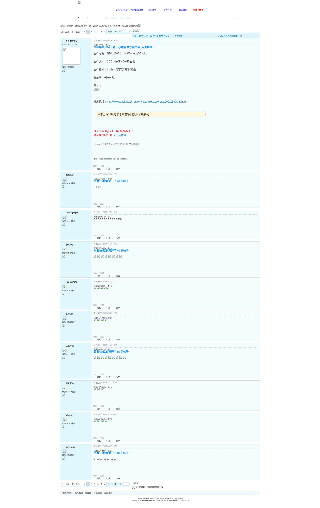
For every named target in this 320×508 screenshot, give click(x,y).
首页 (85, 18)
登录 (233, 18)
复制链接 (222, 36)
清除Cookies (67, 493)
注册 (238, 18)
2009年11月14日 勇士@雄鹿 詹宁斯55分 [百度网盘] (115, 26)
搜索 (106, 18)
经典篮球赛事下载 (83, 26)
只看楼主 (98, 45)
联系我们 (79, 493)
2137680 (69, 314)
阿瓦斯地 (70, 383)
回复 (99, 169)
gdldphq (69, 244)
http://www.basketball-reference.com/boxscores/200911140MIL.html (146, 101)
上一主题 (65, 32)
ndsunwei (70, 415)
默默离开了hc (72, 41)
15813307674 (71, 282)
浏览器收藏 (232, 36)
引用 (108, 169)
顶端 (102, 166)
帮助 (128, 18)
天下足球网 (68, 26)
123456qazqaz (72, 213)
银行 (122, 18)
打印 (240, 36)
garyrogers (70, 447)
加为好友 (63, 41)
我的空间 (96, 18)
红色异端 (70, 346)
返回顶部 (108, 493)
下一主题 (76, 32)
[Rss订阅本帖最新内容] (139, 26)
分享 (118, 169)
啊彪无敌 (70, 175)
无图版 (88, 493)
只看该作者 (99, 179)
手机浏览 (98, 493)
